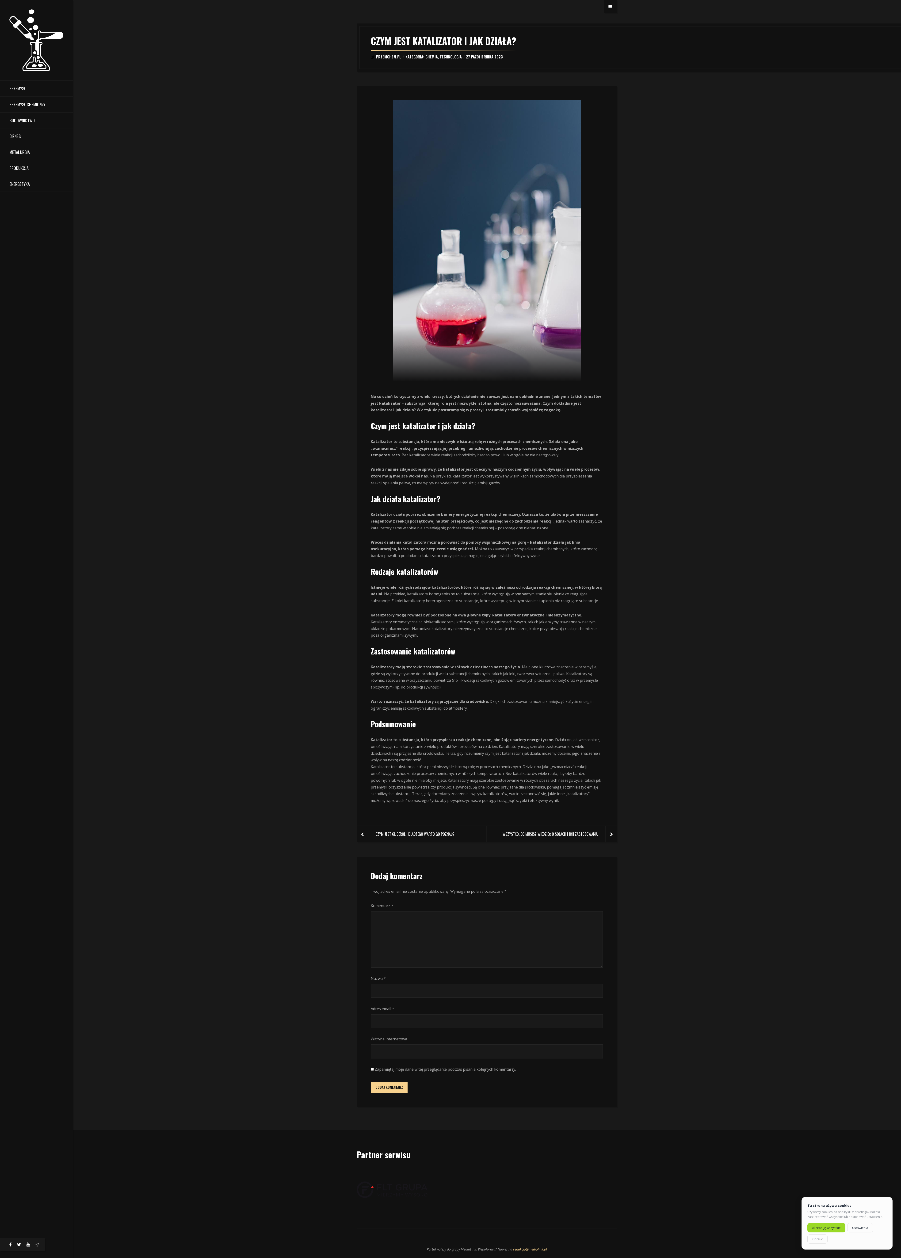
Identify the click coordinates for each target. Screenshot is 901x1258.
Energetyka (19, 184)
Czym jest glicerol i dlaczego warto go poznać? (414, 834)
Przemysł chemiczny (27, 104)
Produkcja (19, 168)
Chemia (431, 57)
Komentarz (382, 905)
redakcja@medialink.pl (530, 1249)
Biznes (15, 136)
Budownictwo (22, 120)
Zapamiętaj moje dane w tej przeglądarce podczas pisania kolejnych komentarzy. (445, 1069)
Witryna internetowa (389, 1039)
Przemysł (17, 88)
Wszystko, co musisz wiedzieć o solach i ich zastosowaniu (550, 834)
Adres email (382, 1008)
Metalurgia (19, 152)
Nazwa (378, 978)
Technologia (451, 57)
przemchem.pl (388, 57)
